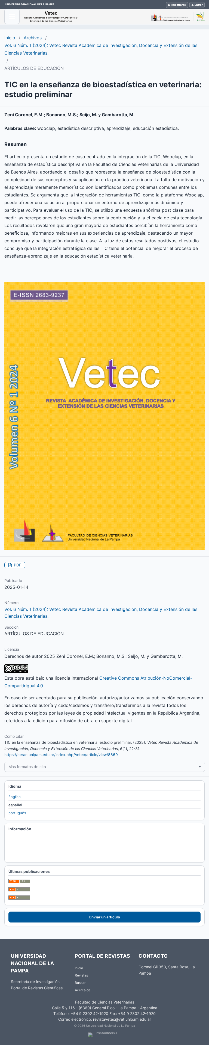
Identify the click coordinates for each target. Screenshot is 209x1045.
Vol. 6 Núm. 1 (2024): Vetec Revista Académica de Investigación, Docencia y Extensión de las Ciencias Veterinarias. (100, 49)
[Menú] (12, 16)
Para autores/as (21, 847)
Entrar (199, 4)
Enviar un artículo (104, 917)
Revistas (81, 975)
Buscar (80, 983)
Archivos (33, 37)
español (15, 805)
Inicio (9, 37)
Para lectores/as (22, 839)
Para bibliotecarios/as (26, 855)
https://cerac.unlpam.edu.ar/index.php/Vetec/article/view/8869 (61, 754)
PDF (17, 565)
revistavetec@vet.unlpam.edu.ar (122, 1019)
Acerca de (82, 990)
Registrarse (178, 4)
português (17, 813)
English (14, 797)
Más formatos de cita (27, 766)
